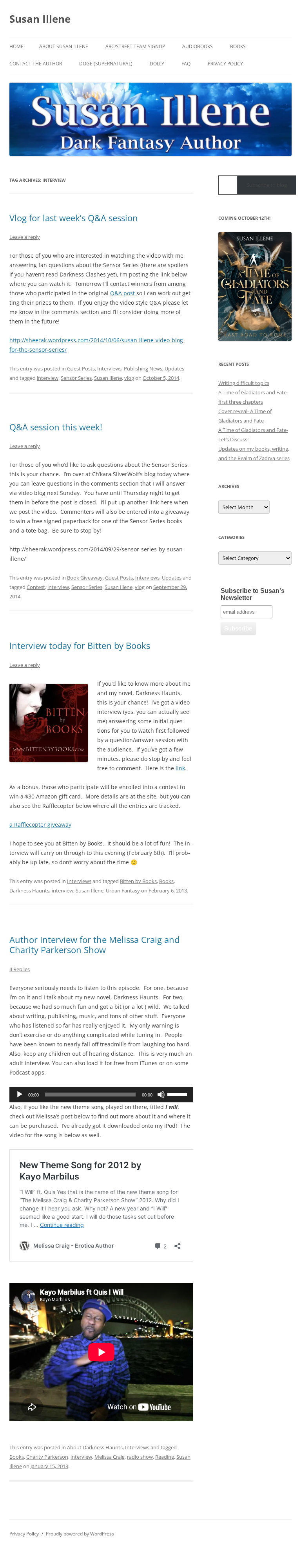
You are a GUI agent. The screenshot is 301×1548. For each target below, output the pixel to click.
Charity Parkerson (47, 1456)
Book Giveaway (85, 577)
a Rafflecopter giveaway (40, 824)
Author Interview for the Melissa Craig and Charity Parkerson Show (94, 945)
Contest (36, 587)
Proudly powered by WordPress (80, 1533)
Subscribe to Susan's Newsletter (253, 594)
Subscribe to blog (267, 184)
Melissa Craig (109, 1456)
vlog (129, 377)
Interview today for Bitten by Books (79, 645)
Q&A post (123, 293)
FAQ (185, 63)
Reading (164, 1456)
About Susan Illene (63, 46)
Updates (174, 368)
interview (47, 377)
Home (16, 46)
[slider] (178, 1094)
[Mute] (161, 1094)
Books (238, 46)
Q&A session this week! (55, 427)
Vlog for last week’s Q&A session (73, 218)
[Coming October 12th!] (255, 286)
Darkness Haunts (29, 890)
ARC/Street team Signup (135, 46)
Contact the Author (35, 63)
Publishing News (143, 368)
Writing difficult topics (243, 383)
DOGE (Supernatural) (105, 63)
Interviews (109, 368)
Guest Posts (81, 368)
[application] (101, 1094)
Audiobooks (197, 46)
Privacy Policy (225, 63)
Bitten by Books (138, 881)
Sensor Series (76, 377)
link (180, 768)
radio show (140, 1456)
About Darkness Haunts (95, 1447)
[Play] (20, 1094)
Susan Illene (40, 19)
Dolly (157, 63)
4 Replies (19, 969)
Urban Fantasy (123, 890)
